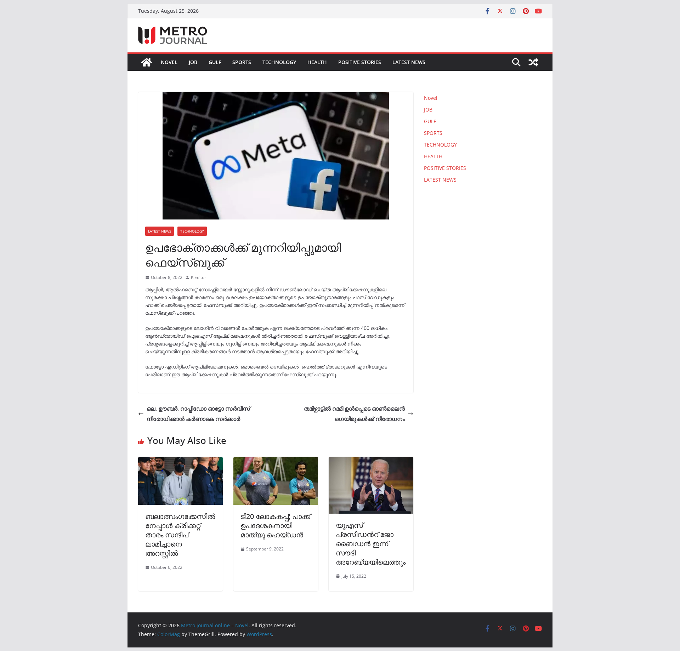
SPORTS (241, 62)
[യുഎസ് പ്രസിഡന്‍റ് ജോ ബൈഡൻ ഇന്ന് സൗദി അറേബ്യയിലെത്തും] (371, 462)
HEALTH (317, 62)
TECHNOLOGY (279, 62)
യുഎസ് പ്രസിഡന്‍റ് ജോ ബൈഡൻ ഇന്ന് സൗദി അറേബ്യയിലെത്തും (371, 543)
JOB (193, 62)
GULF (215, 62)
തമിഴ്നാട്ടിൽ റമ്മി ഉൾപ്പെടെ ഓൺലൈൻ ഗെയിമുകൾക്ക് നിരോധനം (354, 414)
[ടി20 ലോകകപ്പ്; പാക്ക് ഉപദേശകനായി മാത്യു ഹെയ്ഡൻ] (275, 462)
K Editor (198, 277)
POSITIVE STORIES (359, 62)
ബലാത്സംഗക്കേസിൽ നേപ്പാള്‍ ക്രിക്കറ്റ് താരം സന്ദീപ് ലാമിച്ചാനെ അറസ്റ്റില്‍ (180, 535)
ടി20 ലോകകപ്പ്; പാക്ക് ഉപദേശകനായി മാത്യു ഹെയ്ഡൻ (275, 525)
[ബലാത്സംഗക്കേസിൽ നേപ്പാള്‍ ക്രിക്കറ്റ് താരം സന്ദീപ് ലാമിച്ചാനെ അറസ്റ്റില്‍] (180, 462)
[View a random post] (533, 62)
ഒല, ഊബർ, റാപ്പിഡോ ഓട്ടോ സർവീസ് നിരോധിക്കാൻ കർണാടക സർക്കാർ (198, 414)
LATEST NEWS (408, 62)
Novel (169, 62)
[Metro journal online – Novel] (146, 62)
